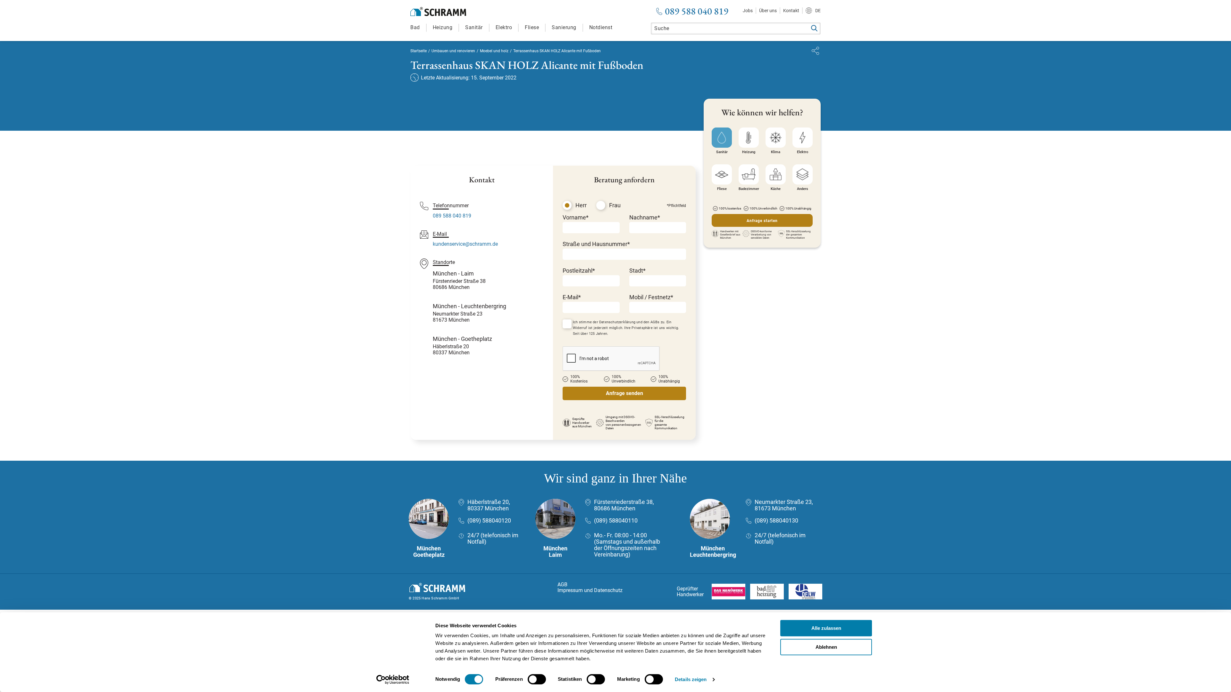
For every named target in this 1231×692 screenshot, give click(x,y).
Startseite (418, 51)
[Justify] (815, 51)
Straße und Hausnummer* (596, 244)
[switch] (537, 679)
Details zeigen (691, 679)
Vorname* (576, 217)
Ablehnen (826, 647)
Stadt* (637, 270)
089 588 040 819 (696, 11)
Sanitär (474, 27)
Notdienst (601, 27)
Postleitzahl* (579, 270)
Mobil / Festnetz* (651, 297)
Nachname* (644, 217)
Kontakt (791, 10)
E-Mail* (572, 297)
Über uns (768, 10)
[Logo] (438, 11)
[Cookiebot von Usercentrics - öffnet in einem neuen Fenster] (393, 679)
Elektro (504, 27)
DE (818, 10)
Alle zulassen (826, 628)
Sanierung (564, 27)
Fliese (532, 27)
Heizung (443, 27)
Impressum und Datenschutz (590, 590)
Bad (415, 27)
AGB (562, 584)
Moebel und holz (494, 51)
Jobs (748, 10)
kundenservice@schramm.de (465, 244)
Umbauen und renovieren (453, 51)
